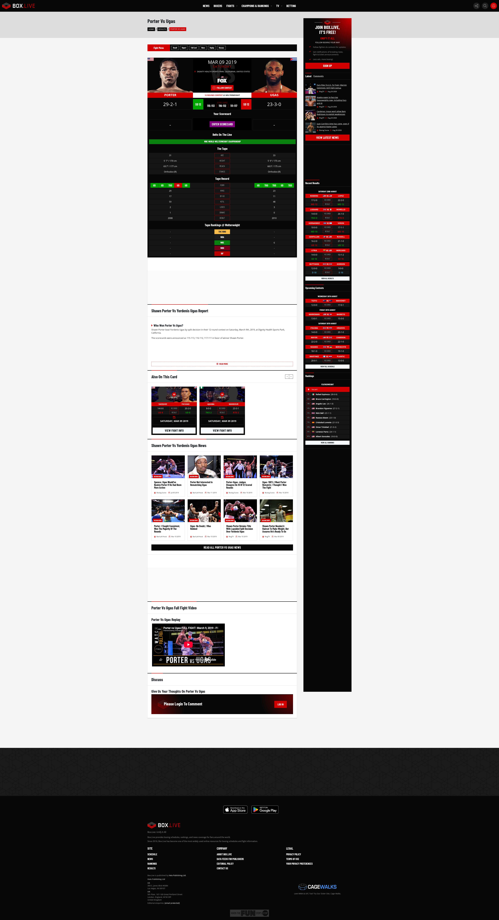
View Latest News (327, 137)
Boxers (218, 6)
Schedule (152, 854)
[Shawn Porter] (170, 75)
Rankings (152, 863)
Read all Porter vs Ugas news (222, 547)
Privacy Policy (293, 854)
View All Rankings (327, 443)
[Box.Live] (18, 6)
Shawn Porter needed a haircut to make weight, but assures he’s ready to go (275, 528)
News (206, 6)
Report (184, 48)
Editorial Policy (225, 863)
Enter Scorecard (222, 124)
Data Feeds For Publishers (230, 859)
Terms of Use (292, 859)
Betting (291, 6)
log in (281, 704)
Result (175, 48)
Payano (185, 404)
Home (151, 29)
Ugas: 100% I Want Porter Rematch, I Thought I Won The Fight (274, 485)
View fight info (174, 430)
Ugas (274, 95)
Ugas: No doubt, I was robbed (200, 527)
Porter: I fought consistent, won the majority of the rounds (167, 528)
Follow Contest (224, 87)
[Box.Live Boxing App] (235, 810)
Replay (212, 48)
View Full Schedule (327, 366)
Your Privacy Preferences (299, 863)
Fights (230, 6)
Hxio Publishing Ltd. (177, 875)
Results (162, 29)
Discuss (221, 48)
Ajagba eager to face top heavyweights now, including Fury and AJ (331, 100)
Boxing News (158, 476)
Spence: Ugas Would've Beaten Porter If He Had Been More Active (167, 485)
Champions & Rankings (255, 6)
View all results (327, 278)
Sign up (327, 66)
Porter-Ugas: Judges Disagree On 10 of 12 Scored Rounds (239, 485)
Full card (194, 48)
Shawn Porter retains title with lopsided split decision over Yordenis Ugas (239, 528)
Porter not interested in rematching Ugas (201, 483)
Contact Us (222, 868)
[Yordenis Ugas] (274, 75)
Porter (170, 95)
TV (277, 6)
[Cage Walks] (317, 887)
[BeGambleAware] (249, 913)
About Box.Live (224, 854)
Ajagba (210, 404)
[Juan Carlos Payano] (185, 394)
